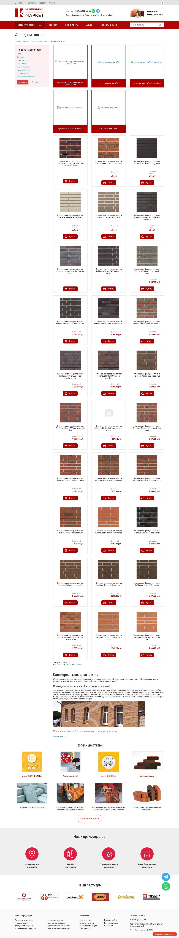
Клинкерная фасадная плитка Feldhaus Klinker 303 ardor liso (70, 532)
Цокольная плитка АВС (109, 128)
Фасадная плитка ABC (108, 83)
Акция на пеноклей (70, 776)
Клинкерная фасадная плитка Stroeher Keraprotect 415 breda (109, 162)
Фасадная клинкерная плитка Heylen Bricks (70, 83)
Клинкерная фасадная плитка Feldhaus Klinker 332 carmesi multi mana (147, 428)
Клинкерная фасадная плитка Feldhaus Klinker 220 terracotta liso (147, 637)
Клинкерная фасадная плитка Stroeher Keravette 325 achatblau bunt (70, 271)
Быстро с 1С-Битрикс (163, 934)
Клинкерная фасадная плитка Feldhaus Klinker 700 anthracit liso (70, 322)
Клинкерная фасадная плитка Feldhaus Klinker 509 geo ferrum (147, 532)
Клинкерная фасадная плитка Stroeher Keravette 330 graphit (147, 162)
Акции (89, 24)
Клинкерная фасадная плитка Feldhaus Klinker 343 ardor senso (108, 479)
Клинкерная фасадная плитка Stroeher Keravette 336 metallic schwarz (147, 217)
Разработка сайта (137, 930)
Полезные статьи (86, 923)
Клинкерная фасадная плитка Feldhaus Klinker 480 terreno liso (108, 532)
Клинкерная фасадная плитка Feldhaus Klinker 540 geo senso (109, 584)
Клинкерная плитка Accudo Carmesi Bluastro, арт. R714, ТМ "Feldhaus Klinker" (70, 163)
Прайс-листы (71, 24)
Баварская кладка (147, 776)
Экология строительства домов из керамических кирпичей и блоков (70, 808)
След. (72, 665)
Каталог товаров (26, 24)
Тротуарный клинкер (56, 923)
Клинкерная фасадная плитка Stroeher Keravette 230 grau (109, 216)
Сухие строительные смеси (58, 926)
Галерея (53, 24)
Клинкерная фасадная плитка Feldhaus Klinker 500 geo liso (147, 584)
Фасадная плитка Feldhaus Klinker (146, 83)
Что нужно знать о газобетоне (32, 807)
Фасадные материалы (24, 926)
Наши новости (85, 920)
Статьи (51, 3)
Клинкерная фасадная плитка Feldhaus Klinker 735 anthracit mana (147, 271)
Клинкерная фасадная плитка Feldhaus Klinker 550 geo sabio (70, 584)
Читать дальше (60, 737)
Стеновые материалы (24, 920)
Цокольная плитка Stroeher (70, 128)
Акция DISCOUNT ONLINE (32, 776)
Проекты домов (108, 24)
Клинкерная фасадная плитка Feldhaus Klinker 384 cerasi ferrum (108, 322)
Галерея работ (110, 920)
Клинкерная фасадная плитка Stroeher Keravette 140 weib (70, 216)
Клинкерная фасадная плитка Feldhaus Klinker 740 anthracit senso (109, 271)
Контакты (32, 3)
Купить (72, 181)
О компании (20, 3)
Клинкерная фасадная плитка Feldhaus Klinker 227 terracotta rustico (109, 637)
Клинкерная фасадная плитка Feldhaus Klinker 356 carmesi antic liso (70, 428)
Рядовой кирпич (22, 923)
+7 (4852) (138, 920)
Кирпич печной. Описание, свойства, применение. (147, 808)
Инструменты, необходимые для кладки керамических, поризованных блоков (108, 808)
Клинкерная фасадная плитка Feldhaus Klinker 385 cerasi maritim (109, 376)
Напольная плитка (55, 920)
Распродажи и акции (88, 926)
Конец (79, 665)
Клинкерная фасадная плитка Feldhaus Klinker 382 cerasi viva (147, 375)
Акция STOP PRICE (108, 776)
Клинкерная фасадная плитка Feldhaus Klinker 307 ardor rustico (147, 479)
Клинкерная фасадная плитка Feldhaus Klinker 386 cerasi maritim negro (70, 376)
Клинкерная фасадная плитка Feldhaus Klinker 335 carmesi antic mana (108, 428)
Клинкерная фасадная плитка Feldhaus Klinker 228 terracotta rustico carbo (70, 637)
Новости (42, 3)
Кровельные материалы (25, 928)
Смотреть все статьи (89, 819)
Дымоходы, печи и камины (58, 928)
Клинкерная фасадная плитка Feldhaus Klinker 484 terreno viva (147, 322)
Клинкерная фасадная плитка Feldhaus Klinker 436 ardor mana (70, 479)
